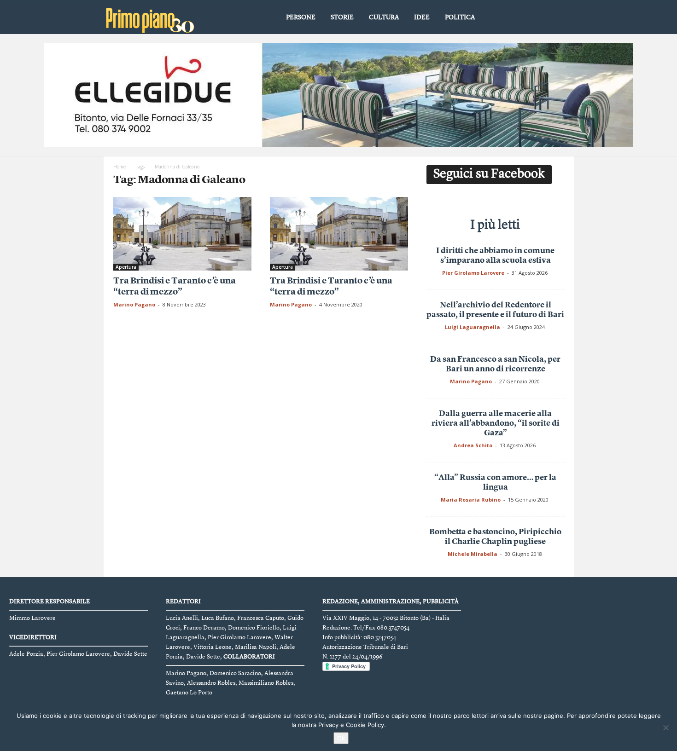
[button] (560, 18)
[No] (665, 727)
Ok (341, 738)
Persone (300, 17)
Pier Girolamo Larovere (473, 272)
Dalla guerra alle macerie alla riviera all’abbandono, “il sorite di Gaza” (496, 423)
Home (119, 166)
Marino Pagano (134, 304)
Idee (422, 17)
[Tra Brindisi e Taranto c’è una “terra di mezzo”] (182, 234)
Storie (342, 17)
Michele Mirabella (472, 553)
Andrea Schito (473, 445)
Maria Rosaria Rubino (471, 499)
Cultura (384, 17)
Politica (460, 17)
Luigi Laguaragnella (472, 327)
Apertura (126, 267)
